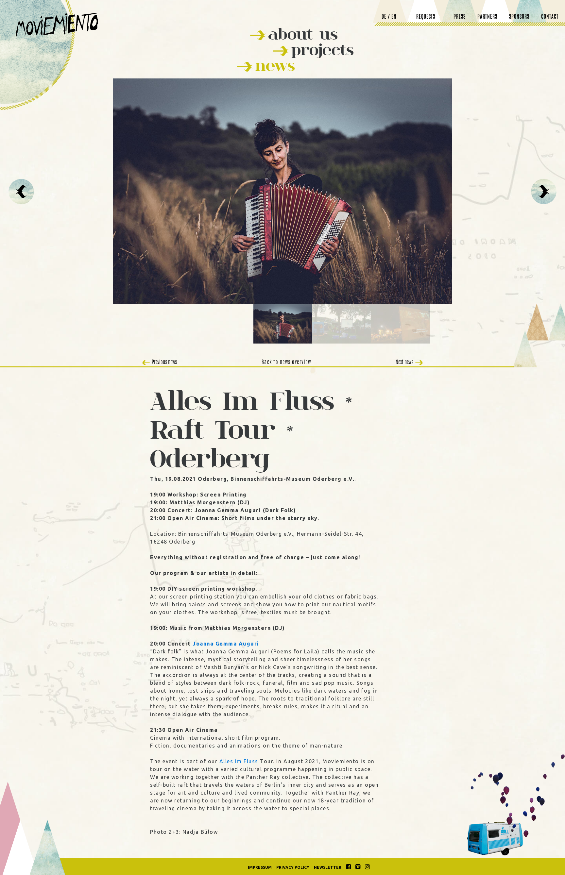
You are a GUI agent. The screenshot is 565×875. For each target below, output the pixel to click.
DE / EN (389, 17)
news (275, 65)
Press (460, 17)
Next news (404, 362)
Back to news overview (286, 362)
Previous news (164, 362)
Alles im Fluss (238, 761)
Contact (549, 17)
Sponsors (519, 17)
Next (544, 191)
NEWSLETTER (327, 867)
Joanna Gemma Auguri (226, 644)
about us (303, 33)
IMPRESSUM (260, 867)
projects (322, 49)
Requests (425, 17)
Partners (487, 17)
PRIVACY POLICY (292, 867)
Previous (21, 191)
